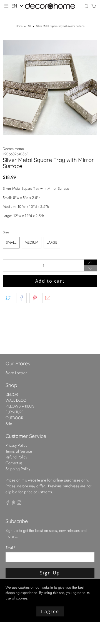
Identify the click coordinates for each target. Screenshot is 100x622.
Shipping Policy (18, 469)
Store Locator (16, 373)
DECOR (12, 394)
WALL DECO (16, 400)
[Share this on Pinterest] (34, 298)
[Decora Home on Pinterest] (13, 503)
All (29, 26)
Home (19, 26)
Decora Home (13, 148)
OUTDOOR (14, 418)
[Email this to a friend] (47, 298)
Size (6, 232)
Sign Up (50, 573)
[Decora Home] (50, 6)
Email (11, 547)
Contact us (14, 463)
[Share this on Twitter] (8, 298)
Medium (31, 242)
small (11, 242)
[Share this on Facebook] (21, 298)
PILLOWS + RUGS (20, 406)
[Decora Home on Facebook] (8, 503)
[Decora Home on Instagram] (19, 503)
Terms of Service (19, 451)
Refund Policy (16, 457)
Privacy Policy (16, 445)
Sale (9, 423)
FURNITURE (14, 412)
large (52, 242)
